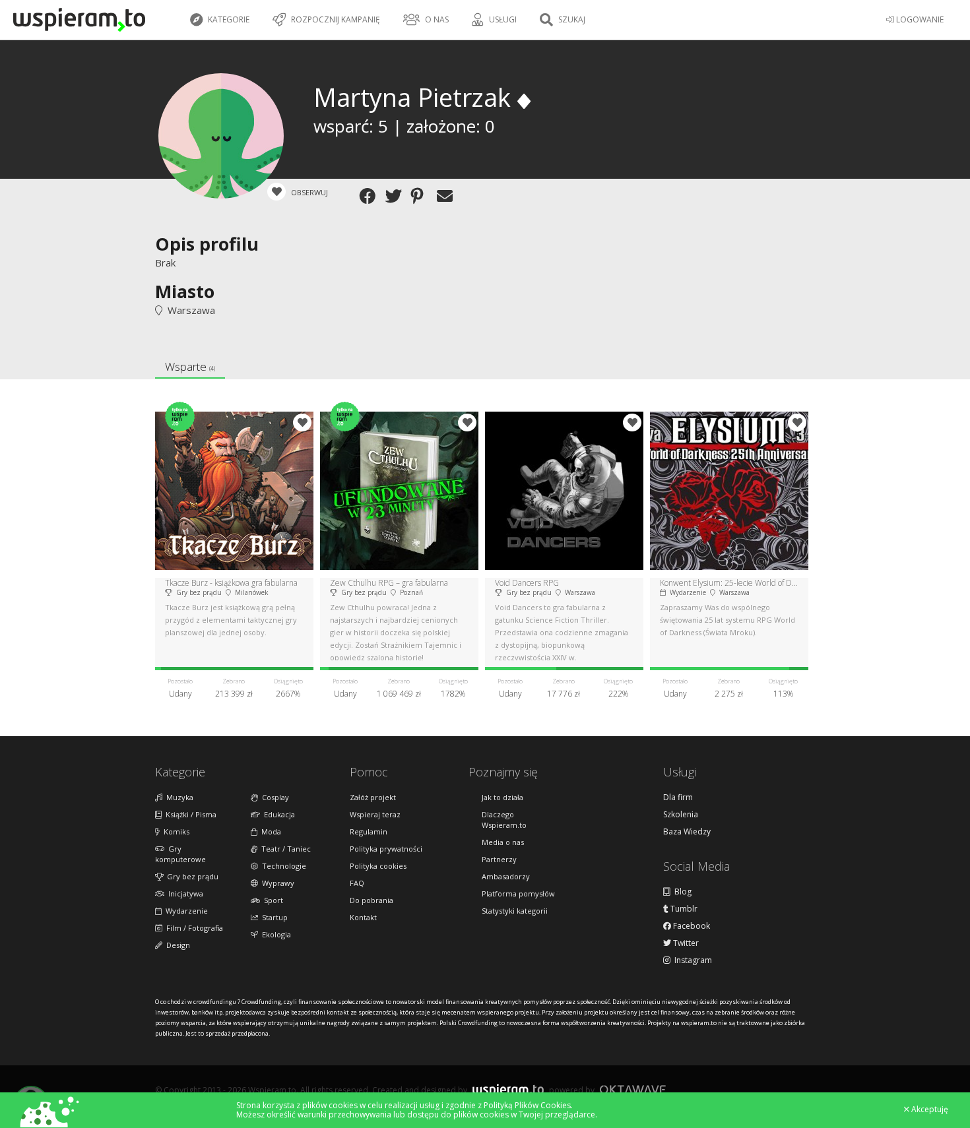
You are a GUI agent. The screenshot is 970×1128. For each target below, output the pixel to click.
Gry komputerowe (180, 854)
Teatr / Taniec (284, 849)
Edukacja (277, 814)
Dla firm (678, 797)
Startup (273, 917)
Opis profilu (207, 244)
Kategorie (227, 19)
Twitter (685, 943)
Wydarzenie (185, 911)
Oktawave (633, 1089)
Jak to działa (502, 797)
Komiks (174, 831)
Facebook (690, 926)
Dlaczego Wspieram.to (504, 819)
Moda (269, 831)
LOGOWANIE (919, 19)
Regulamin (368, 831)
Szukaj (570, 19)
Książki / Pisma (189, 814)
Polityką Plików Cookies (527, 1105)
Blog (681, 892)
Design (176, 945)
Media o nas (503, 842)
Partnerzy (499, 859)
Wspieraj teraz (375, 814)
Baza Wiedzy (687, 832)
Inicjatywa (183, 893)
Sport (271, 900)
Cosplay (273, 797)
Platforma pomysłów (518, 893)
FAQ (357, 883)
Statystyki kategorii (515, 911)
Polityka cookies (378, 866)
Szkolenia (680, 814)
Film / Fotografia (192, 928)
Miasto (184, 291)
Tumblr (682, 909)
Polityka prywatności (386, 849)
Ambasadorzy (506, 876)
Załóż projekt (373, 797)
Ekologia (274, 934)
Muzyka (177, 797)
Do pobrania (371, 900)
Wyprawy (276, 883)
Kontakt (363, 917)
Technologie (282, 866)
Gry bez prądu (190, 876)
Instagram (691, 960)
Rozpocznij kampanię (334, 19)
